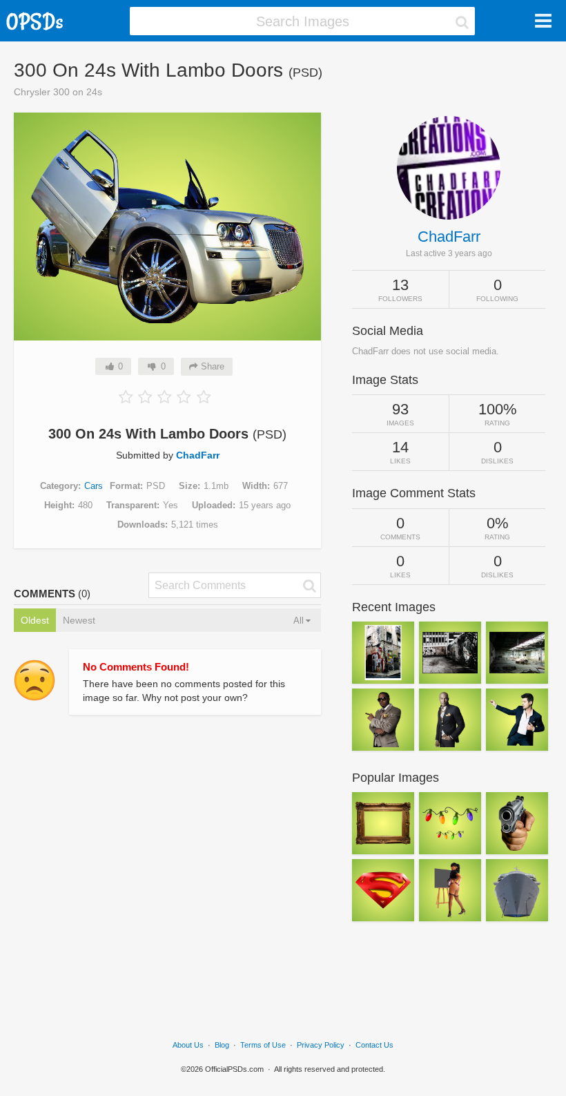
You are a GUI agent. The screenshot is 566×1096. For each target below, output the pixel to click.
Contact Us (374, 1045)
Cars (93, 486)
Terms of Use (263, 1045)
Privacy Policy (320, 1045)
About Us (188, 1045)
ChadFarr (197, 455)
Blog (222, 1045)
